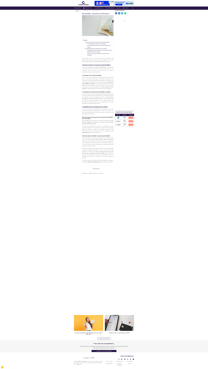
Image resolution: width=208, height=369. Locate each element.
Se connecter (84, 173)
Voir (88, 323)
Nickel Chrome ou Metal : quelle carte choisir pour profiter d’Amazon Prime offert (119, 333)
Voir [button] (131, 117)
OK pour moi (20, 363)
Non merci (5, 363)
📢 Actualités (125, 8)
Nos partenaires (130, 361)
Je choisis (12, 363)
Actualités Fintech (119, 361)
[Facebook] (116, 13)
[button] (83, 3)
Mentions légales (109, 363)
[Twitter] (122, 13)
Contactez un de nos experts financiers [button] (104, 351)
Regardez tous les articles (104, 338)
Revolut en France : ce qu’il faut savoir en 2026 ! (88, 333)
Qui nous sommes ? (109, 361)
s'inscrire (90, 173)
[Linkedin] (119, 13)
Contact (129, 363)
